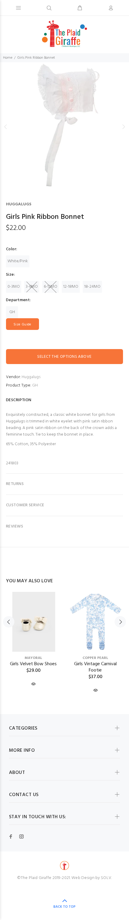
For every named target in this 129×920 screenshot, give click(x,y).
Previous (5, 126)
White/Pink (18, 261)
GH (12, 312)
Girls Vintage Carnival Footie (95, 667)
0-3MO (14, 286)
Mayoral (33, 658)
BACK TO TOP (64, 907)
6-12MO (50, 286)
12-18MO (70, 286)
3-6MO (32, 286)
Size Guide (23, 325)
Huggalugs (19, 204)
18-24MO (92, 286)
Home (7, 58)
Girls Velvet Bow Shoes (33, 664)
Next (123, 126)
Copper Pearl (95, 658)
